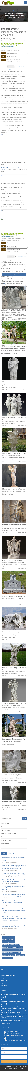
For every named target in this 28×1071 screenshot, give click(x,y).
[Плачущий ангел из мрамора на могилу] (14, 619)
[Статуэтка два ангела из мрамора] (14, 793)
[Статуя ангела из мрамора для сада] (14, 655)
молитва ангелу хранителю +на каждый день (12, 950)
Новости (16, 11)
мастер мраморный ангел (8, 939)
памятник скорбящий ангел (8, 955)
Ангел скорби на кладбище (12, 775)
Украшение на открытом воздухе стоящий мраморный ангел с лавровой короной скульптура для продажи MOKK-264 (13, 910)
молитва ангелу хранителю (8, 833)
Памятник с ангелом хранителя (13, 596)
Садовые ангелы (5, 826)
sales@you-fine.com (16, 1038)
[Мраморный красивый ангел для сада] (14, 440)
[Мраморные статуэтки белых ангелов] (14, 476)
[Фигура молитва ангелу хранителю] (14, 369)
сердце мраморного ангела (8, 936)
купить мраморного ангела (8, 942)
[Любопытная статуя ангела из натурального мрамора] (14, 690)
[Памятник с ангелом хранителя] (14, 583)
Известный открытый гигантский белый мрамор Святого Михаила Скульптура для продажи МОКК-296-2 (13, 888)
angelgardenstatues (22, 318)
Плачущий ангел (5, 830)
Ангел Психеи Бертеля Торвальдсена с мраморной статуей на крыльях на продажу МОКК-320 (12, 902)
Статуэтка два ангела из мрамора (14, 802)
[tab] (13, 853)
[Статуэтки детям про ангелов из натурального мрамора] (14, 512)
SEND (14, 1061)
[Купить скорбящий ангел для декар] (14, 297)
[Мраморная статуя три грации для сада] (14, 405)
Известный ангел (6, 840)
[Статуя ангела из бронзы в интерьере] (14, 333)
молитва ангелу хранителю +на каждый (11, 952)
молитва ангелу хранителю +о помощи (11, 944)
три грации (4, 846)
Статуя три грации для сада (12, 560)
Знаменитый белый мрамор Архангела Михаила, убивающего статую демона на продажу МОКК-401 (11, 1022)
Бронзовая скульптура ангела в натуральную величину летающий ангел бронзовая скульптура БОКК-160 (13, 859)
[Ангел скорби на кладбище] (14, 762)
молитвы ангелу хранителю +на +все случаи (12, 947)
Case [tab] (9, 853)
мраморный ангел (20, 955)
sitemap (21, 1068)
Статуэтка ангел (5, 836)
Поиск (24, 818)
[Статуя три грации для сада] (14, 547)
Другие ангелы (5, 843)
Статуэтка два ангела (7, 957)
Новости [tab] (4, 853)
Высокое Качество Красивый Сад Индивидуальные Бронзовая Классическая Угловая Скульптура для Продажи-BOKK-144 (14, 918)
